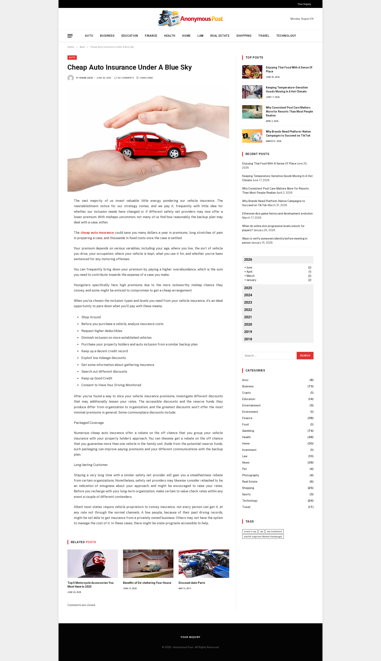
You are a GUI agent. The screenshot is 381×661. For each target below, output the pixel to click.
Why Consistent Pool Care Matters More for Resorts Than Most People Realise (289, 111)
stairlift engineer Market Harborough (263, 536)
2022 (248, 310)
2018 (248, 339)
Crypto (246, 392)
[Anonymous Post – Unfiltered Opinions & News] (190, 19)
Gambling (248, 430)
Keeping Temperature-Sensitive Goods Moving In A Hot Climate (287, 89)
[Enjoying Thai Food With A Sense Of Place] (252, 72)
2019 (248, 332)
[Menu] (70, 35)
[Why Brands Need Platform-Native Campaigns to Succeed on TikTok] (252, 136)
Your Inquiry (304, 4)
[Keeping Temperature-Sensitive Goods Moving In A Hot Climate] (252, 92)
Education (129, 35)
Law (200, 35)
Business (107, 35)
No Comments (126, 78)
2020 (248, 324)
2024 (248, 295)
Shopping (244, 35)
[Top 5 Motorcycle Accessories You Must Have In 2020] (92, 563)
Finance (151, 35)
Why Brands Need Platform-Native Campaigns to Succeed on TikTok (288, 133)
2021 (248, 317)
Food (245, 424)
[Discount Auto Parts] (204, 563)
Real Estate (220, 35)
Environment (250, 411)
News (245, 462)
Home (186, 35)
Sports (246, 494)
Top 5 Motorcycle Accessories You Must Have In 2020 (90, 584)
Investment (249, 449)
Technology (286, 35)
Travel (263, 35)
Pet (244, 468)
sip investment (274, 531)
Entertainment (251, 405)
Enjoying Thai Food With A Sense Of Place (289, 69)
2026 (248, 259)
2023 (248, 302)
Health (169, 35)
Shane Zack (86, 78)
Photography (250, 475)
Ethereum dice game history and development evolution (277, 213)
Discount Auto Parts (192, 582)
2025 (248, 288)
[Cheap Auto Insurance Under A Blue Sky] (148, 139)
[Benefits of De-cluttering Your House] (148, 563)
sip (261, 531)
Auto (89, 35)
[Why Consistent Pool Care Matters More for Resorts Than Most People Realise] (252, 112)
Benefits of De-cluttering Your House (147, 582)
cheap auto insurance (97, 233)
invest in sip (250, 531)
